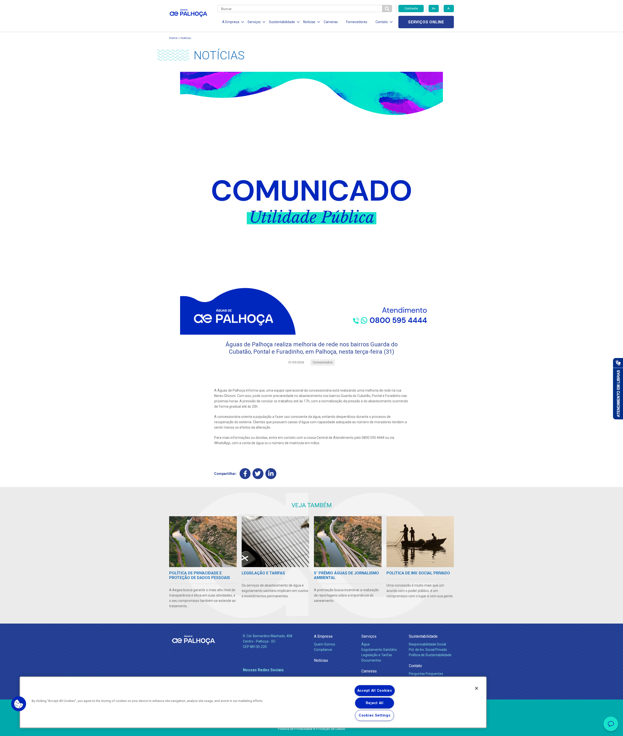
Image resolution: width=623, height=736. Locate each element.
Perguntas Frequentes (426, 674)
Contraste (411, 8)
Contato (415, 665)
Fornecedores (356, 22)
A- (448, 8)
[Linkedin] (271, 473)
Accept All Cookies (374, 691)
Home (173, 38)
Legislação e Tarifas (376, 655)
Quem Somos (324, 644)
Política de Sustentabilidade (430, 655)
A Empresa (323, 636)
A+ (434, 8)
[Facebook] (245, 473)
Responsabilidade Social (427, 644)
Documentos (371, 660)
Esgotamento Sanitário (379, 650)
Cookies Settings (375, 715)
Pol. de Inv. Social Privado (428, 650)
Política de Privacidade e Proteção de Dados (311, 729)
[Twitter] (258, 473)
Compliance (323, 650)
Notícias (186, 38)
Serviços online (426, 22)
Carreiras (331, 22)
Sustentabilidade (423, 636)
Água (365, 644)
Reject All (375, 703)
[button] (19, 704)
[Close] (476, 688)
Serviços (368, 636)
